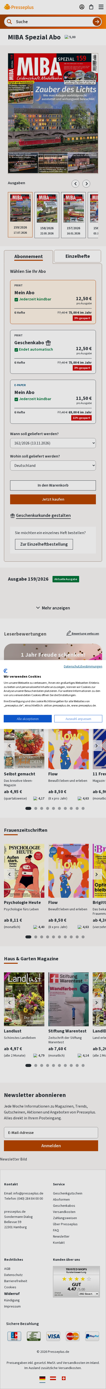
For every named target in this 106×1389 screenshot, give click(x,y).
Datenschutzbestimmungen (83, 666)
